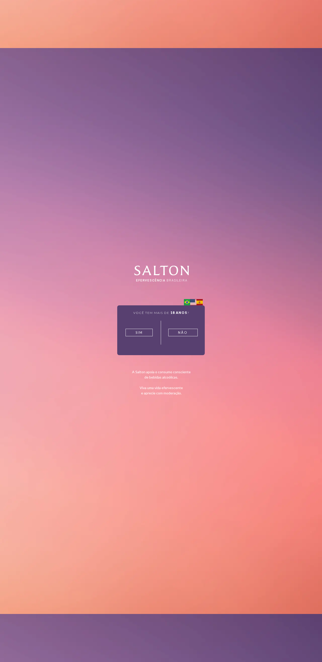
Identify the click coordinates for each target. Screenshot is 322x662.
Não (183, 333)
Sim (139, 333)
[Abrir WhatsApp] (309, 649)
